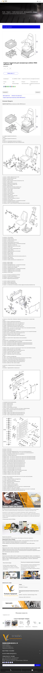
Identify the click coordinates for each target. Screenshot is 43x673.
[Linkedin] (5, 662)
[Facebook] (3, 662)
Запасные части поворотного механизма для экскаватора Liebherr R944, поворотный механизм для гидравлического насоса (28, 626)
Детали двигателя (6, 95)
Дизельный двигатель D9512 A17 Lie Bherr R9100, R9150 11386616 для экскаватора (8, 626)
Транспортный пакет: (25, 83)
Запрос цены (10, 73)
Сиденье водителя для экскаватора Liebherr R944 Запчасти (14, 97)
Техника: (4, 81)
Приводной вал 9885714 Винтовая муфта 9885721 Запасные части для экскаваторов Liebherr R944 (35, 626)
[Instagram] (8, 662)
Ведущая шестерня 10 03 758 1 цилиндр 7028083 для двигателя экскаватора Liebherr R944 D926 (21, 626)
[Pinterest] (10, 662)
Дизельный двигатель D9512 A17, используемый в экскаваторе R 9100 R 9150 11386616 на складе (15, 626)
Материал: (23, 81)
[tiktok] (12, 662)
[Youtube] (6, 662)
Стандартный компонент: (26, 78)
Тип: (4, 83)
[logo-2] (12, 638)
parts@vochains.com (13, 659)
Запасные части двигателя (17, 95)
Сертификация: (6, 78)
